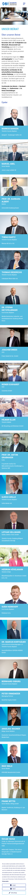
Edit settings (14, 892)
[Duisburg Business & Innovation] (10, 3)
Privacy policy (5, 881)
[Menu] (24, 4)
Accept (14, 885)
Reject (14, 888)
